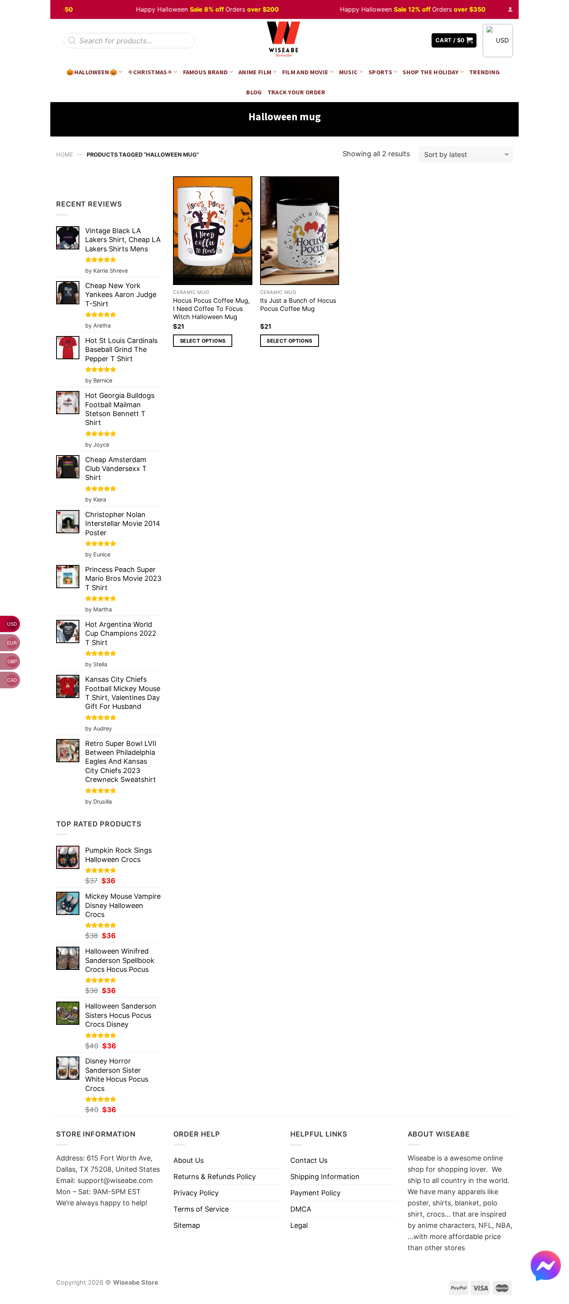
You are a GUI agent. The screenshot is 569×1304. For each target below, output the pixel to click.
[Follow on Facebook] (397, 40)
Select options (202, 341)
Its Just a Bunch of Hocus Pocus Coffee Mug (298, 304)
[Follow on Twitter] (408, 40)
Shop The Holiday (430, 72)
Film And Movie (305, 72)
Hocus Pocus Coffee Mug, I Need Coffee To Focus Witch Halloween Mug (211, 309)
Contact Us (308, 1160)
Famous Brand (205, 72)
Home (64, 154)
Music (348, 72)
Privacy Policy (196, 1193)
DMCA (300, 1209)
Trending (484, 72)
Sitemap (186, 1225)
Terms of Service (201, 1209)
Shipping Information (325, 1177)
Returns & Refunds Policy (214, 1177)
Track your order (296, 92)
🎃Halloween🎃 (91, 72)
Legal (299, 1225)
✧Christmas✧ (150, 72)
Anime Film (254, 72)
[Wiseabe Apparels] (284, 40)
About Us (188, 1160)
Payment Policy (315, 1193)
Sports (380, 72)
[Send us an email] (419, 40)
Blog (254, 92)
